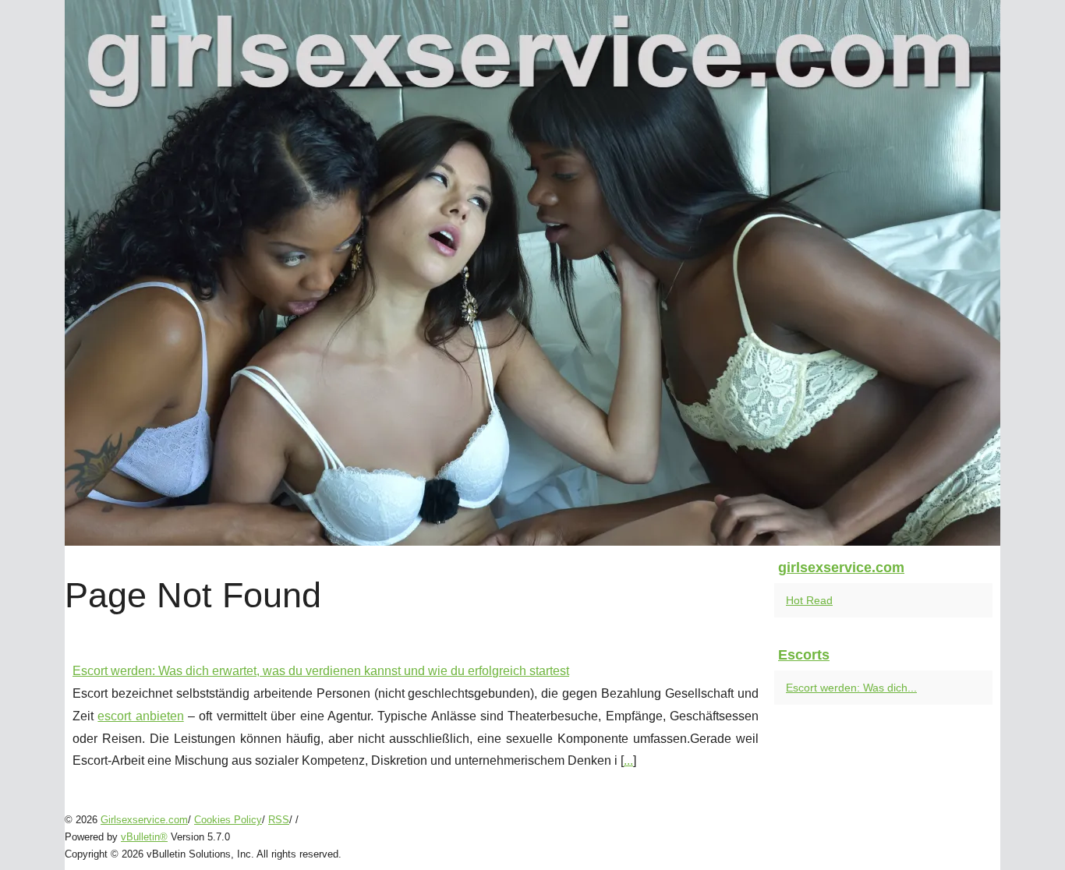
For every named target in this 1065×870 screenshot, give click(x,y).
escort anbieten (140, 716)
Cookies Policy (228, 820)
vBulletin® (144, 837)
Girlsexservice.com (144, 820)
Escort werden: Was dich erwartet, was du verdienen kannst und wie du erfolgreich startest (321, 670)
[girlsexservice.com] (532, 273)
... (628, 760)
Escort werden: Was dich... (851, 687)
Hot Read (809, 600)
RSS (278, 820)
